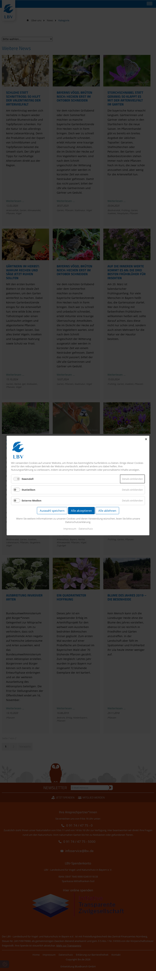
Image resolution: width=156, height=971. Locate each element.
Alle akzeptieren (81, 510)
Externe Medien (31, 500)
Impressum (69, 528)
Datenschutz (86, 528)
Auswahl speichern (52, 510)
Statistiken (28, 489)
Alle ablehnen (107, 510)
